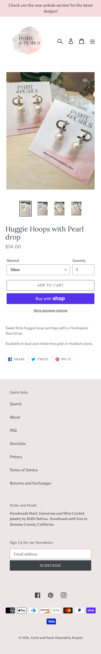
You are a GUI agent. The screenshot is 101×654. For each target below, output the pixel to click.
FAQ (13, 430)
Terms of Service (24, 470)
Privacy (16, 456)
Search (16, 404)
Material (13, 261)
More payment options (50, 310)
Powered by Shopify (69, 638)
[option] (25, 209)
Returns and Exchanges (30, 483)
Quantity (79, 261)
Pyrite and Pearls (42, 638)
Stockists (18, 443)
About (15, 417)
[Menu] (92, 41)
